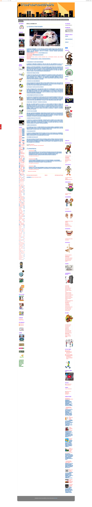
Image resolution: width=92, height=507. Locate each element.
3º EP (20, 131)
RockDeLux (67, 327)
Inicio (20, 19)
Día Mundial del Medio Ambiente (21, 229)
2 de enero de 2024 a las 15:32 (34, 169)
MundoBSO (67, 328)
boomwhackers (21, 181)
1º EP (20, 134)
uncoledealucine (41, 145)
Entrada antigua (59, 175)
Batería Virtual (67, 289)
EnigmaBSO (36, 145)
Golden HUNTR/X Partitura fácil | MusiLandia (69, 352)
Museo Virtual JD (68, 288)
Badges (20, 227)
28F (22, 207)
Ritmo (20, 175)
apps (22, 167)
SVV (65, 162)
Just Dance (21, 211)
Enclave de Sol (21, 248)
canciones (22, 156)
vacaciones (20, 239)
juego (22, 170)
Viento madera (21, 219)
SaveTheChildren (21, 179)
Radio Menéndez (26, 19)
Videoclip (21, 180)
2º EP (20, 135)
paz (19, 207)
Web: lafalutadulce (68, 259)
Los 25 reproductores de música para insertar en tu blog (69, 450)
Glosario (21, 197)
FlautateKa (48, 19)
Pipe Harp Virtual (68, 308)
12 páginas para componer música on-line (68, 408)
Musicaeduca (67, 159)
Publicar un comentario (32, 171)
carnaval (21, 149)
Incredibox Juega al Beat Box (71, 485)
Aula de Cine (42, 19)
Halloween (21, 159)
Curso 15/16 (21, 144)
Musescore (67, 329)
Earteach (66, 223)
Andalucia (20, 177)
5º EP (20, 130)
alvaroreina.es (31, 166)
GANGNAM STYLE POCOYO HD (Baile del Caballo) (71, 481)
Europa (20, 208)
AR (20, 240)
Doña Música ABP (54, 19)
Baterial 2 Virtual (68, 290)
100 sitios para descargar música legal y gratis (68, 462)
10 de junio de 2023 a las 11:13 (34, 163)
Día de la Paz (21, 171)
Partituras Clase (68, 330)
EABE (21, 178)
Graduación (22, 166)
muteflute (20, 206)
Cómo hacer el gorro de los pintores (70, 429)
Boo (66, 291)
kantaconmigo (21, 155)
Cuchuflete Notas (68, 177)
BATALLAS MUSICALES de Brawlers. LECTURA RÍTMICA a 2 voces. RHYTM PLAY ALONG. (69, 357)
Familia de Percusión (68, 297)
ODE (19, 251)
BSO (23, 177)
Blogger (55, 498)
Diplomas (20, 228)
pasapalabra (21, 259)
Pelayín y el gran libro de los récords (21, 252)
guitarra (20, 160)
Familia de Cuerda (68, 296)
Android (20, 186)
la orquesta (21, 198)
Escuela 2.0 (21, 21)
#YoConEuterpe (21, 169)
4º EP (20, 132)
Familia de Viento (68, 298)
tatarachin (22, 325)
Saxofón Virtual (68, 309)
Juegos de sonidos (68, 226)
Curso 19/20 (31, 145)
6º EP (20, 129)
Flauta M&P (32, 19)
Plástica (20, 168)
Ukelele (37, 19)
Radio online (21, 216)
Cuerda (20, 202)
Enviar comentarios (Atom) (36, 177)
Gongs (66, 299)
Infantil (22, 145)
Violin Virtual (67, 310)
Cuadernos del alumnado (63, 19)
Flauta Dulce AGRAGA (68, 258)
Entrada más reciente (32, 175)
